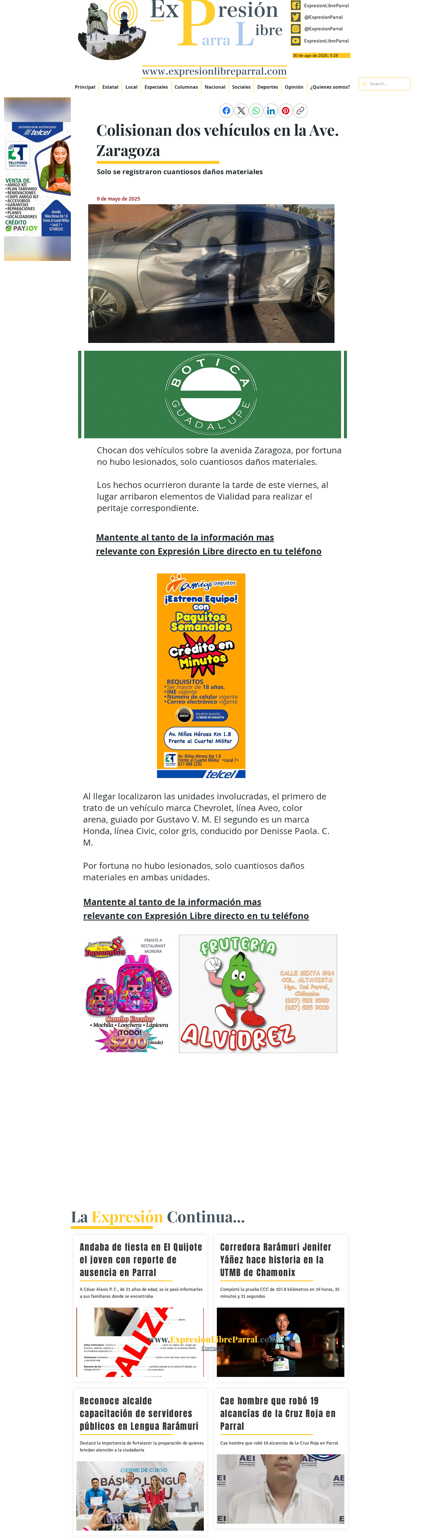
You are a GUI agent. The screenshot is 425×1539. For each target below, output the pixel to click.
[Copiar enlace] (300, 110)
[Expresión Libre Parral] (296, 5)
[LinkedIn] (271, 110)
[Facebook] (226, 110)
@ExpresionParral (323, 17)
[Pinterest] (285, 110)
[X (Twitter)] (241, 110)
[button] (156, 87)
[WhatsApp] (256, 110)
